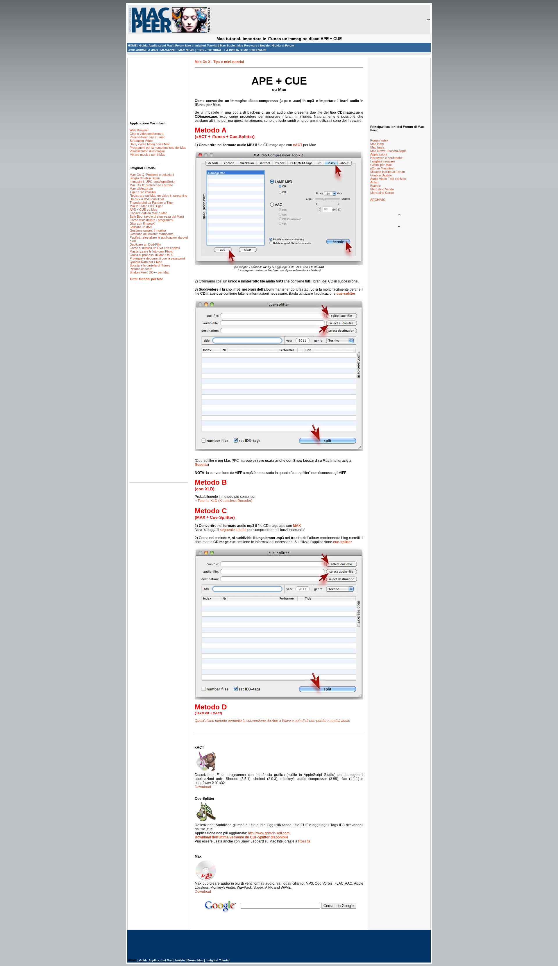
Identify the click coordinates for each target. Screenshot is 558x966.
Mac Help (377, 144)
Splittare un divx (141, 227)
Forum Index (379, 140)
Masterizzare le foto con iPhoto (151, 251)
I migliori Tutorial (205, 45)
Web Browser (139, 130)
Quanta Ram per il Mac (146, 262)
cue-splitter (346, 293)
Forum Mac (183, 45)
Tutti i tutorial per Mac (146, 279)
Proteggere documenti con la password (157, 258)
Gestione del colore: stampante (152, 234)
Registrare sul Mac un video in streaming (158, 195)
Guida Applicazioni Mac (156, 45)
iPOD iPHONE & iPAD (143, 50)
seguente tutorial (233, 530)
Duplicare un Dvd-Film (145, 244)
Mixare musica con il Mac (147, 154)
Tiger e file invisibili (142, 192)
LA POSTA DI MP (236, 50)
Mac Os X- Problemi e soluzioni (152, 174)
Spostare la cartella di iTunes (150, 265)
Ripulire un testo (141, 269)
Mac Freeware (247, 45)
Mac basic (377, 147)
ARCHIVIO (378, 199)
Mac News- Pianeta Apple (388, 151)
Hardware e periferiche (386, 158)
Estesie (375, 185)
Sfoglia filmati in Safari (145, 178)
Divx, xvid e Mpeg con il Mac (150, 144)
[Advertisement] (159, 89)
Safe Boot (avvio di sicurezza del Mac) (157, 216)
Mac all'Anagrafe (141, 188)
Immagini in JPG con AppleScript (152, 181)
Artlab (374, 182)
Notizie (265, 45)
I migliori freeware (382, 161)
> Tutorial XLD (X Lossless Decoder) (223, 501)
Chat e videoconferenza (146, 133)
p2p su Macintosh (382, 168)
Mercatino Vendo (382, 189)
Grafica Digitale (381, 175)
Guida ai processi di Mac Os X (151, 255)
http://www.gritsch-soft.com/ (269, 833)
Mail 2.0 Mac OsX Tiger (146, 206)
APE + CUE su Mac (143, 209)
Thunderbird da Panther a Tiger (152, 202)
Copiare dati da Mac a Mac (148, 213)
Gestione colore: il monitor (148, 230)
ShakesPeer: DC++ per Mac (149, 272)
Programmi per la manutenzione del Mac (158, 147)
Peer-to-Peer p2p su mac (147, 137)
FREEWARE (259, 50)
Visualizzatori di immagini (147, 151)
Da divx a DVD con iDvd (147, 199)
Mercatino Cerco (382, 192)
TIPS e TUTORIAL (210, 50)
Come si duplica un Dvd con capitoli (155, 248)
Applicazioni (378, 154)
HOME (132, 45)
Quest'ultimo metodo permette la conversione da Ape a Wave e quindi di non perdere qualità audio (272, 721)
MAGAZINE (168, 50)
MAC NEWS (186, 50)
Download (203, 787)
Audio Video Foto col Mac (388, 178)
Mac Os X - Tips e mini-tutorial (219, 62)
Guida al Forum (283, 45)
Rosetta (201, 465)
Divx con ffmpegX (142, 223)
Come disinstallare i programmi (151, 220)
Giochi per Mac (381, 165)
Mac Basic (228, 45)
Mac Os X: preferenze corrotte (151, 185)
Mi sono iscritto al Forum (387, 171)
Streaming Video (141, 140)
